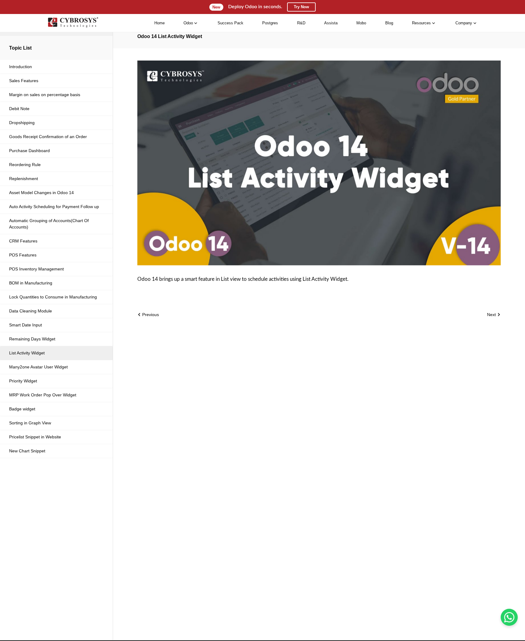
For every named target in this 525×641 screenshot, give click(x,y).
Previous (150, 314)
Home (159, 23)
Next (492, 314)
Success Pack (230, 23)
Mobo (361, 23)
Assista (331, 23)
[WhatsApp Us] (509, 617)
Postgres (270, 23)
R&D (301, 23)
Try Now (301, 7)
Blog (389, 23)
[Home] (73, 23)
